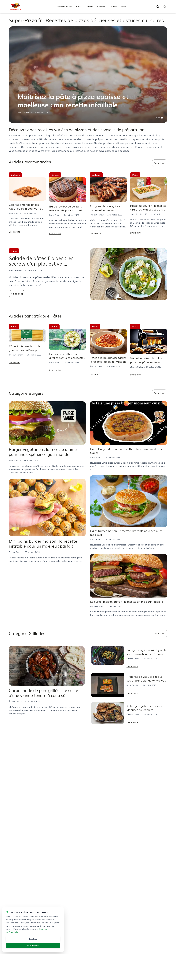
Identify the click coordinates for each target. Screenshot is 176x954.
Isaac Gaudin (23, 112)
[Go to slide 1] (156, 117)
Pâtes (79, 6)
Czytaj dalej (17, 293)
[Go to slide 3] (162, 118)
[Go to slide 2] (159, 117)
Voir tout (159, 163)
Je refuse (33, 939)
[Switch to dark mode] (164, 6)
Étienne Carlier (96, 366)
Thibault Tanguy (97, 215)
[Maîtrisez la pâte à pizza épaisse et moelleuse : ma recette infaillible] (88, 74)
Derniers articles (64, 6)
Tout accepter (33, 945)
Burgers (89, 6)
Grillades (101, 6)
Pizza (124, 6)
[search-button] (157, 6)
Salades (113, 6)
